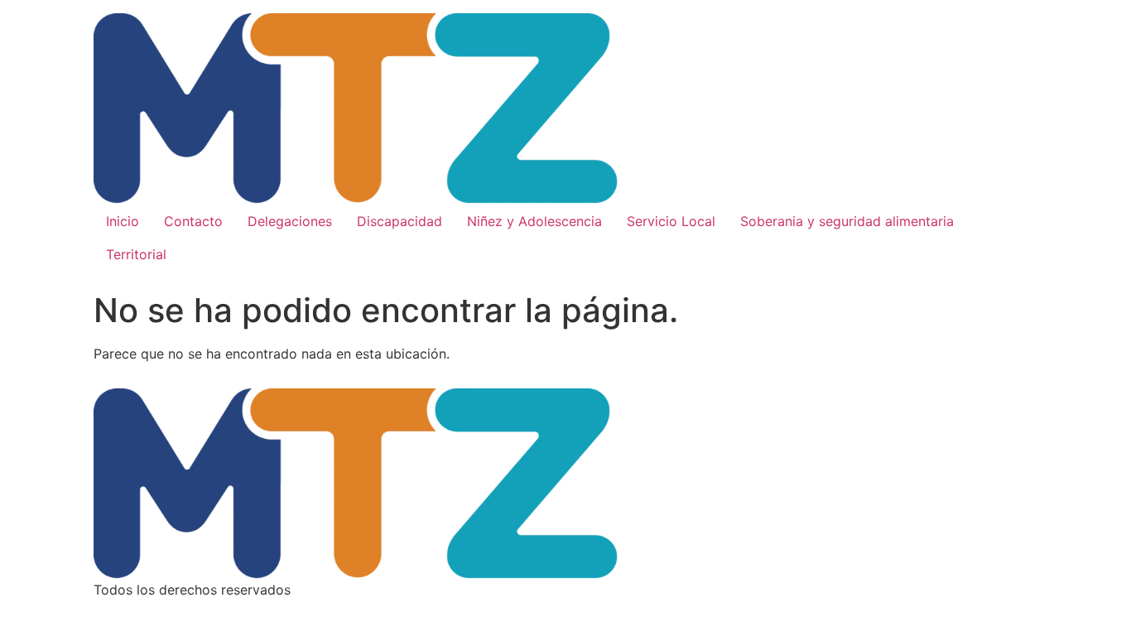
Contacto (193, 221)
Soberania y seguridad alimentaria (847, 221)
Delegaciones (290, 221)
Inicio (122, 221)
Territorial (136, 254)
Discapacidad (399, 221)
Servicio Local (671, 221)
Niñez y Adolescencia (534, 221)
